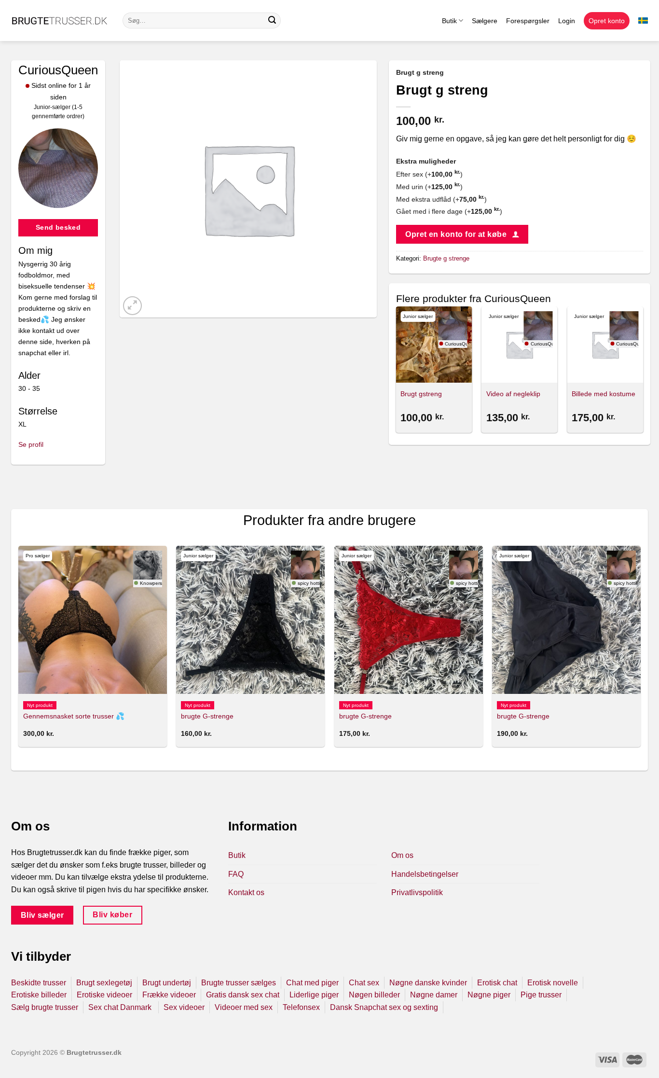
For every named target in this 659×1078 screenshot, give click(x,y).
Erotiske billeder (39, 995)
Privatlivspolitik (417, 892)
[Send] (272, 21)
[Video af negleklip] (519, 344)
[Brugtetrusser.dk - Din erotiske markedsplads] (59, 21)
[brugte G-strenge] (250, 620)
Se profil (30, 444)
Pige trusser (541, 995)
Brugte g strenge (446, 258)
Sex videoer (184, 1007)
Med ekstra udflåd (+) (441, 199)
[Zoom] (132, 305)
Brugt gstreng (421, 394)
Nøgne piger (488, 995)
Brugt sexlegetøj (104, 983)
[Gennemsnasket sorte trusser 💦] (92, 620)
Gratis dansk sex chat (242, 995)
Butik (449, 21)
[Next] (642, 371)
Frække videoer (169, 995)
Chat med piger (312, 983)
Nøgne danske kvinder (428, 983)
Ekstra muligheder (426, 161)
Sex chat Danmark (120, 1007)
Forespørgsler (527, 21)
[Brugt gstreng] (434, 344)
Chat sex (364, 983)
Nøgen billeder (374, 995)
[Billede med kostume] (605, 344)
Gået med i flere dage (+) (449, 211)
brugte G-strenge (207, 716)
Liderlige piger (314, 995)
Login (566, 21)
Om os (402, 855)
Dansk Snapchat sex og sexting (384, 1007)
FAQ (236, 874)
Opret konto (607, 21)
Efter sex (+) (429, 174)
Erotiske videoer (104, 995)
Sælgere (484, 21)
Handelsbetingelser (424, 874)
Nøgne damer (433, 995)
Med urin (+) (429, 187)
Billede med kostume (603, 394)
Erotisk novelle (552, 983)
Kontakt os (246, 892)
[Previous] (396, 371)
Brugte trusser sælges (238, 983)
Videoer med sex (244, 1007)
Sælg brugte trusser (44, 1007)
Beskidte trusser (38, 983)
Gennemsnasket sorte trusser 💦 (73, 716)
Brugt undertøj (166, 983)
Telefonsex (301, 1007)
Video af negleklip (513, 394)
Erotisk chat (497, 983)
